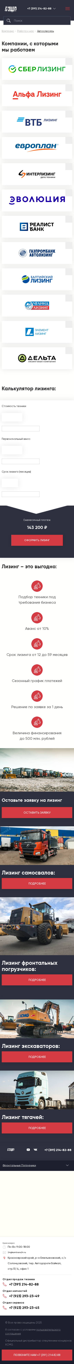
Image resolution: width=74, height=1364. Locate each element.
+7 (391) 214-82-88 (39, 8)
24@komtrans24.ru (17, 1252)
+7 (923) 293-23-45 (24, 1308)
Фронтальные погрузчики (19, 1165)
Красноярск (54, 8)
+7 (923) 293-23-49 (24, 1296)
